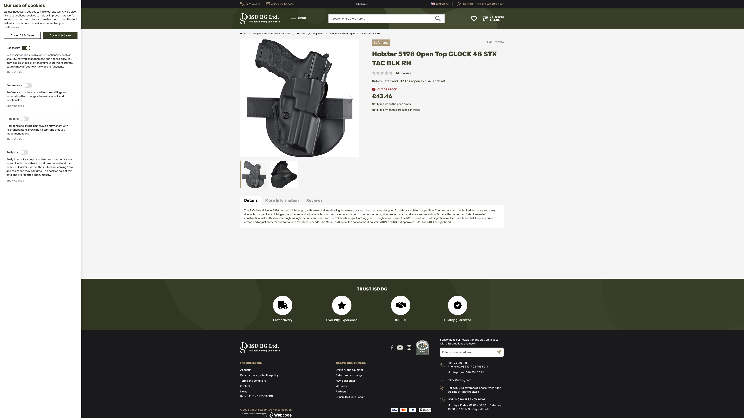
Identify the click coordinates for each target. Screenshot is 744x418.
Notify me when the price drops (391, 104)
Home (243, 33)
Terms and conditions (253, 380)
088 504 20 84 (475, 372)
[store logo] (264, 18)
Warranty (341, 386)
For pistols (318, 33)
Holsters (301, 33)
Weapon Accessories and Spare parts (271, 33)
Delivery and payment (349, 370)
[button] (440, 4)
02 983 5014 (480, 366)
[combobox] (386, 18)
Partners (341, 391)
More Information (282, 200)
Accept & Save (60, 35)
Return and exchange (349, 375)
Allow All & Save (22, 35)
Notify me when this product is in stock (396, 109)
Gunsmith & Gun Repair (350, 397)
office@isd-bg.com (459, 380)
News (243, 391)
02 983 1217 (464, 366)
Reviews (314, 200)
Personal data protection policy (259, 375)
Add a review (403, 73)
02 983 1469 (461, 362)
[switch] (26, 48)
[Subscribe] (500, 352)
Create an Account (490, 4)
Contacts (245, 386)
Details (251, 200)
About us (245, 370)
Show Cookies (15, 72)
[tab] (251, 200)
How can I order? (346, 380)
